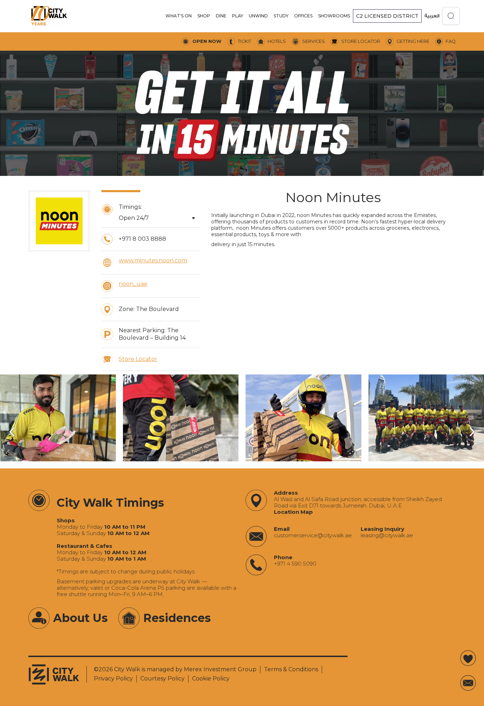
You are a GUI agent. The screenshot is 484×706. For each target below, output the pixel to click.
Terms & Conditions (291, 669)
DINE (221, 15)
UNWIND (258, 15)
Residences (177, 618)
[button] (179, 16)
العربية (431, 15)
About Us (80, 618)
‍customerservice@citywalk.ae (313, 535)
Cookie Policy (211, 678)
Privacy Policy (113, 678)
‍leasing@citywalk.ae (387, 535)
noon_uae (133, 283)
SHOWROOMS (334, 15)
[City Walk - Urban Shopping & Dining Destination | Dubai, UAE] (49, 16)
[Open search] (451, 16)
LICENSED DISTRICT (387, 16)
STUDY (281, 15)
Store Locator (138, 359)
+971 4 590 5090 (295, 564)
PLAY (237, 15)
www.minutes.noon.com (153, 260)
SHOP (203, 15)
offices (303, 15)
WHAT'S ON (178, 15)
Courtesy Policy (162, 678)
